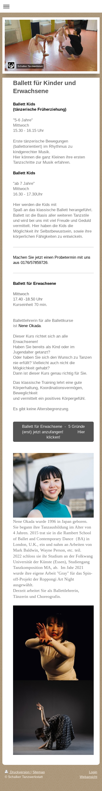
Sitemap (38, 772)
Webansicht (88, 777)
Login (93, 772)
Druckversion (20, 772)
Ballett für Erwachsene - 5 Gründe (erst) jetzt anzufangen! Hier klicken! (53, 431)
